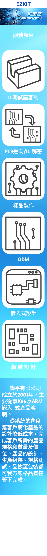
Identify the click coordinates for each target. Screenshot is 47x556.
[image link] (23, 71)
